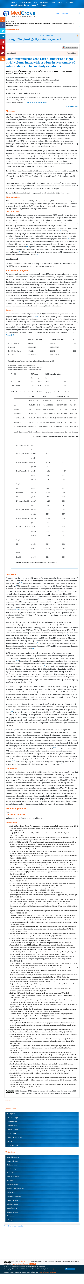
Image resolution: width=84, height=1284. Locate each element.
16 (9, 580)
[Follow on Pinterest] (2, 42)
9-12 (27, 246)
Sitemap (43, 5)
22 (58, 591)
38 (17, 676)
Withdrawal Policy (12, 1212)
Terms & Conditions (13, 1177)
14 (20, 251)
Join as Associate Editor (14, 1196)
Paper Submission (25, 2)
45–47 (13, 761)
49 (61, 763)
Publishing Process (12, 1204)
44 (16, 753)
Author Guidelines (12, 1161)
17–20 (20, 583)
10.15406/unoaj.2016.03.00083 (37, 102)
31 (67, 635)
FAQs (35, 2)
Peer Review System (13, 1169)
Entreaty (9, 1220)
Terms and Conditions (44, 1272)
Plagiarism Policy (12, 1165)
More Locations (70, 1269)
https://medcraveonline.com (20, 1264)
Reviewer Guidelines (13, 1200)
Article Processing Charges (20, 5)
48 (17, 763)
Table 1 (36, 316)
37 (44, 666)
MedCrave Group (25, 1261)
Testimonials (44, 2)
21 (16, 585)
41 (69, 717)
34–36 (17, 660)
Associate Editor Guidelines (15, 1188)
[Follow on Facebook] (2, 25)
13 (19, 251)
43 (55, 748)
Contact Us (34, 5)
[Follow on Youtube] (2, 47)
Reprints (60, 2)
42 (54, 748)
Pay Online (69, 2)
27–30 (17, 609)
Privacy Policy (53, 1272)
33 (34, 648)
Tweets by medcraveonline (14, 1226)
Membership (10, 1173)
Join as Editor (11, 1192)
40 (12, 711)
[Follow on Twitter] (2, 30)
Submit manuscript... (12, 29)
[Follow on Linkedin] (2, 36)
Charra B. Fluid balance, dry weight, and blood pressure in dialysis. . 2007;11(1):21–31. (40, 943)
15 (37, 254)
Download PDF (72, 107)
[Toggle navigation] (79, 13)
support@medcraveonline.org (57, 1269)
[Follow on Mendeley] (2, 53)
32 (33, 648)
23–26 (39, 599)
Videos (53, 2)
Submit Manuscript (13, 1157)
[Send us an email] (2, 58)
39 (14, 686)
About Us (14, 2)
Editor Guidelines (12, 1185)
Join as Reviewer (12, 1208)
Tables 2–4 (10, 335)
